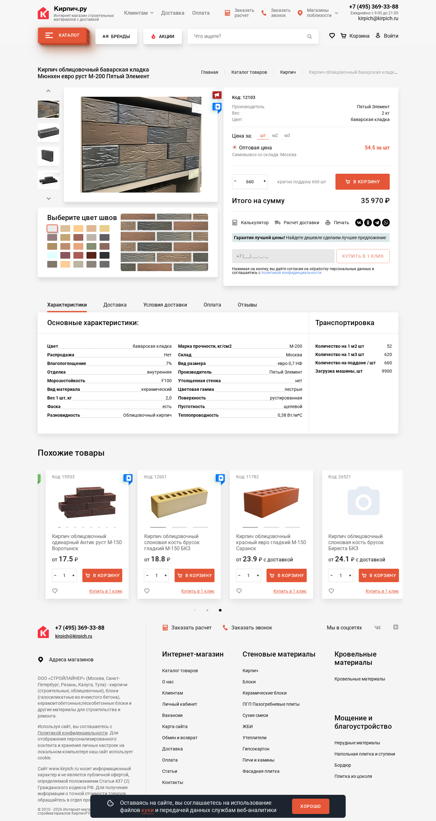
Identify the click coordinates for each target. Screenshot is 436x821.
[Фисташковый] (91, 246)
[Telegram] (377, 222)
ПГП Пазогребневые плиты (271, 704)
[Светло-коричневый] (65, 246)
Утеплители (255, 737)
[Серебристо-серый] (78, 264)
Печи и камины (258, 760)
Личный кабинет (179, 704)
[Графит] (104, 264)
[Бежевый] (65, 228)
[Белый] (52, 228)
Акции (166, 36)
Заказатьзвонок (281, 13)
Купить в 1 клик (99, 591)
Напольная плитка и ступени (365, 753)
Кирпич (250, 670)
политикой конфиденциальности (291, 272)
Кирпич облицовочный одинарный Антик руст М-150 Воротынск (80, 542)
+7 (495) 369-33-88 (373, 6)
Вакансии (172, 715)
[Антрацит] (91, 264)
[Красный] (78, 255)
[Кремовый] (65, 237)
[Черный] (104, 255)
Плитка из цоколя (353, 776)
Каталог (69, 35)
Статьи (169, 771)
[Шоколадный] (91, 255)
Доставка (172, 13)
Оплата (201, 13)
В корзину (366, 181)
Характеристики (67, 305)
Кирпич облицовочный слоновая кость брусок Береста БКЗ (349, 542)
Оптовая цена (314, 148)
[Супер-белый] (52, 255)
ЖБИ (248, 726)
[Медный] (78, 246)
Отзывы (247, 305)
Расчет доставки (301, 222)
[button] (48, 198)
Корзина (360, 36)
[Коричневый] (104, 246)
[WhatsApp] (386, 222)
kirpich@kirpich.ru (378, 18)
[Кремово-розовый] (52, 237)
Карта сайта (175, 726)
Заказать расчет (191, 628)
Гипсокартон (256, 748)
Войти (391, 36)
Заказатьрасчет (244, 13)
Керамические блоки (265, 693)
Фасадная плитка (261, 771)
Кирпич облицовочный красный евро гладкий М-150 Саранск (264, 542)
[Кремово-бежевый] (78, 228)
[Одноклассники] (368, 222)
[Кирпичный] (78, 237)
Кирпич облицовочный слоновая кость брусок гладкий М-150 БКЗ (165, 542)
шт (263, 135)
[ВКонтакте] (359, 222)
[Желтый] (104, 228)
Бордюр (343, 765)
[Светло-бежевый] (65, 264)
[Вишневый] (65, 255)
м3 (287, 135)
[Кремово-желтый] (91, 228)
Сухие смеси (255, 715)
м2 (275, 135)
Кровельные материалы (360, 678)
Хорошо (310, 806)
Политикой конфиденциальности (73, 732)
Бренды (120, 36)
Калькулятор (255, 222)
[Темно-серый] (104, 237)
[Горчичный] (52, 246)
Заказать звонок (251, 628)
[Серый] (52, 264)
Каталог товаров (180, 670)
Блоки (249, 681)
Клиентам (136, 13)
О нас (168, 681)
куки (147, 810)
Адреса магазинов (71, 660)
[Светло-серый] (91, 237)
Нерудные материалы (357, 742)
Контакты (172, 782)
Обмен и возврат (180, 737)
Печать (341, 222)
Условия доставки (165, 305)
